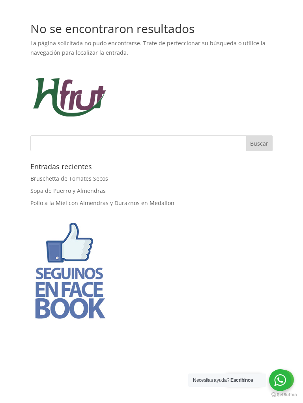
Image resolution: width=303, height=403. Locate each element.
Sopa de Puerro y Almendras (68, 190)
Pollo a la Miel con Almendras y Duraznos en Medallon (102, 203)
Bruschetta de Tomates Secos (69, 178)
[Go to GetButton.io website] (284, 394)
